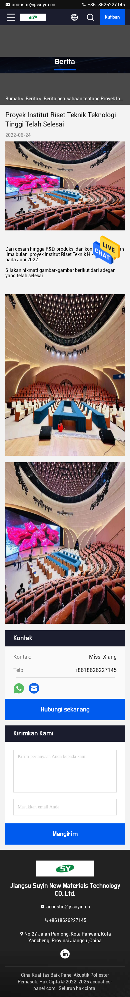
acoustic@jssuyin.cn (33, 4)
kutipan (112, 17)
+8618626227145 (106, 4)
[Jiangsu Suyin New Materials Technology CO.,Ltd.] (33, 17)
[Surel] (34, 688)
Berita (32, 98)
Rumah (12, 98)
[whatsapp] (19, 688)
